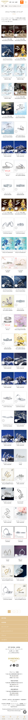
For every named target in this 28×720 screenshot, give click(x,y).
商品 (6, 6)
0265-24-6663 (15, 693)
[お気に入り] (24, 712)
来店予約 (22, 3)
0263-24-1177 (15, 684)
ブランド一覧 (10, 718)
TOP (2, 6)
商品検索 (3, 718)
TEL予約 (17, 718)
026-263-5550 (15, 676)
